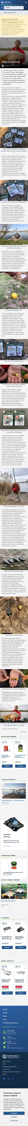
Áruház (5, 1009)
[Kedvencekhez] (11, 742)
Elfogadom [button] (14, 1113)
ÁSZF (4, 1064)
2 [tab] (14, 772)
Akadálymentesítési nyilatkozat (11, 1071)
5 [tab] (18, 910)
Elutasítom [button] (14, 1117)
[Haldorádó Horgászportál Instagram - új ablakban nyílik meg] (14, 1079)
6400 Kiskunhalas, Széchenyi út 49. (16, 1048)
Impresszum (6, 1069)
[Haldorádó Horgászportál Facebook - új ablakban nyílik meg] (9, 1079)
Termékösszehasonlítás (10, 1023)
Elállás (4, 1074)
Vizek (4, 1019)
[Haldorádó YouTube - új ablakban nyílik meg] (5, 1079)
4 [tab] (16, 910)
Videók (5, 1013)
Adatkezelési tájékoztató (10, 1066)
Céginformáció (7, 1061)
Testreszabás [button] (14, 1120)
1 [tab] (11, 772)
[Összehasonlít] (11, 744)
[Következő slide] (25, 772)
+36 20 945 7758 (11, 1038)
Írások (5, 1016)
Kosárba (7, 766)
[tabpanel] (14, 895)
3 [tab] (16, 772)
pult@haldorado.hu (7, 34)
